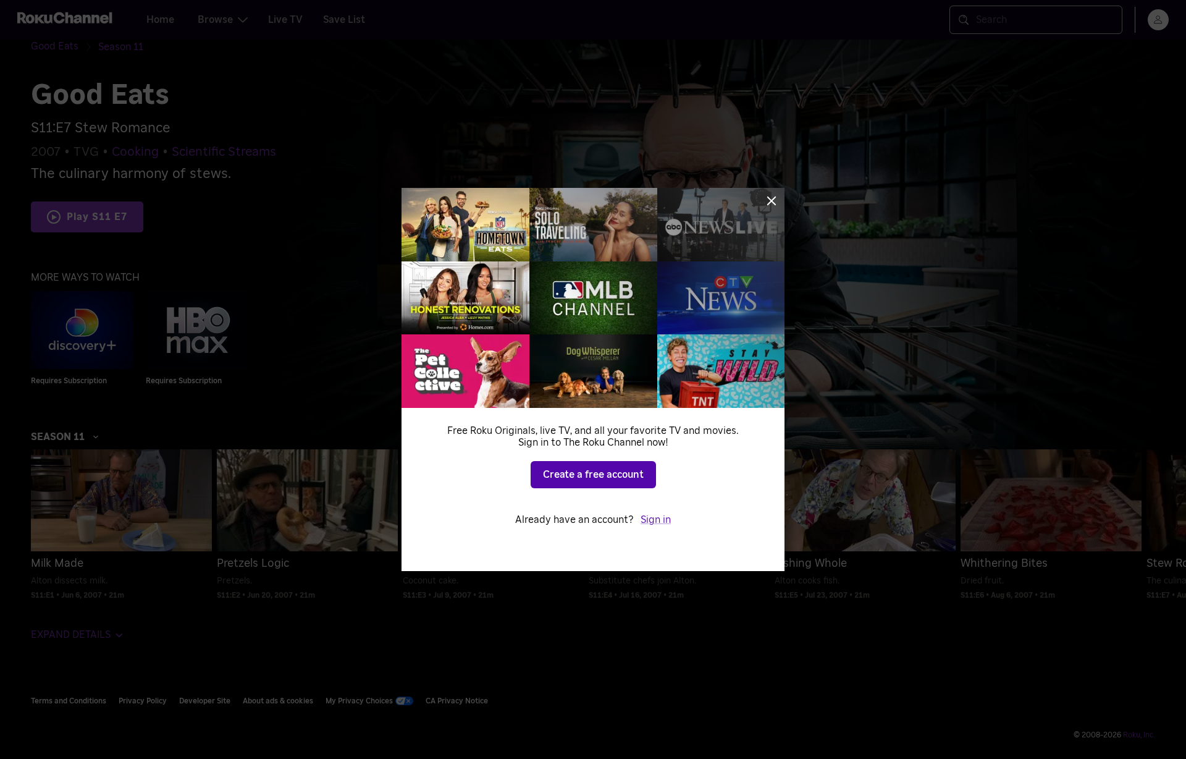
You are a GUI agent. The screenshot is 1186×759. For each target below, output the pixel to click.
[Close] (771, 201)
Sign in (656, 520)
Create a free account (593, 475)
